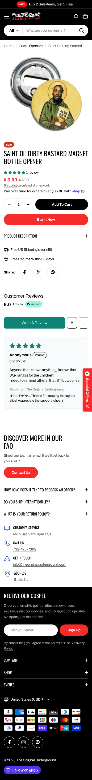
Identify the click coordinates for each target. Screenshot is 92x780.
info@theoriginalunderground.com (39, 564)
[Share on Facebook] (24, 272)
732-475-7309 (24, 549)
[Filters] (72, 323)
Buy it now (46, 219)
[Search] (81, 30)
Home (8, 46)
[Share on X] (38, 272)
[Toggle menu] (6, 16)
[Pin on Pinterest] (53, 272)
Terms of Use (60, 643)
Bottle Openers (31, 46)
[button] (15, 172)
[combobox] (46, 30)
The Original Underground (36, 760)
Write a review (34, 323)
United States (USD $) (27, 699)
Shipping (10, 185)
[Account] (76, 16)
